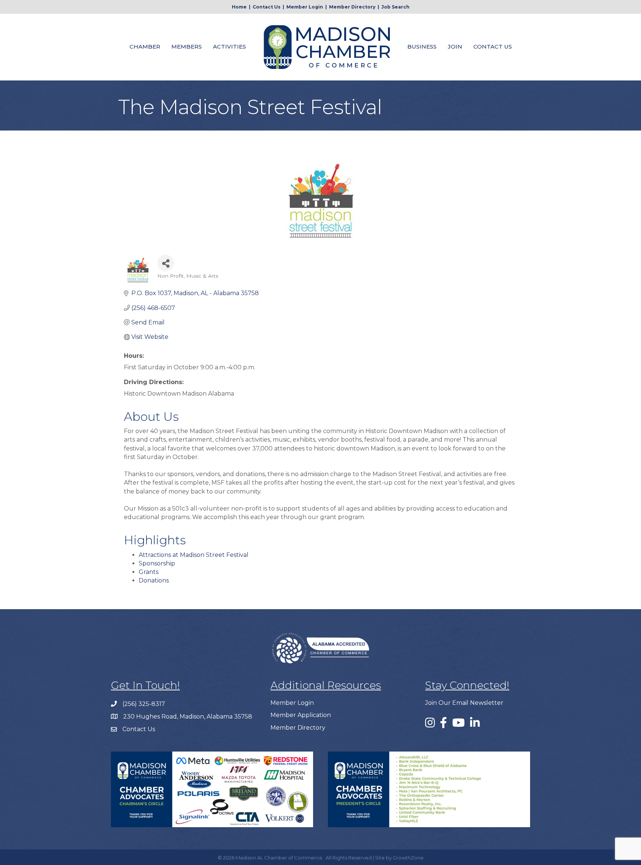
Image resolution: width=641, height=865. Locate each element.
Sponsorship (157, 563)
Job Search (395, 7)
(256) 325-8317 (143, 703)
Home (239, 7)
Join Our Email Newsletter (464, 702)
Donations (154, 580)
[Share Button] (165, 263)
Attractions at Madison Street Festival (194, 554)
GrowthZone (408, 858)
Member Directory (352, 7)
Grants (148, 571)
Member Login (304, 7)
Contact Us (266, 7)
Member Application (300, 715)
